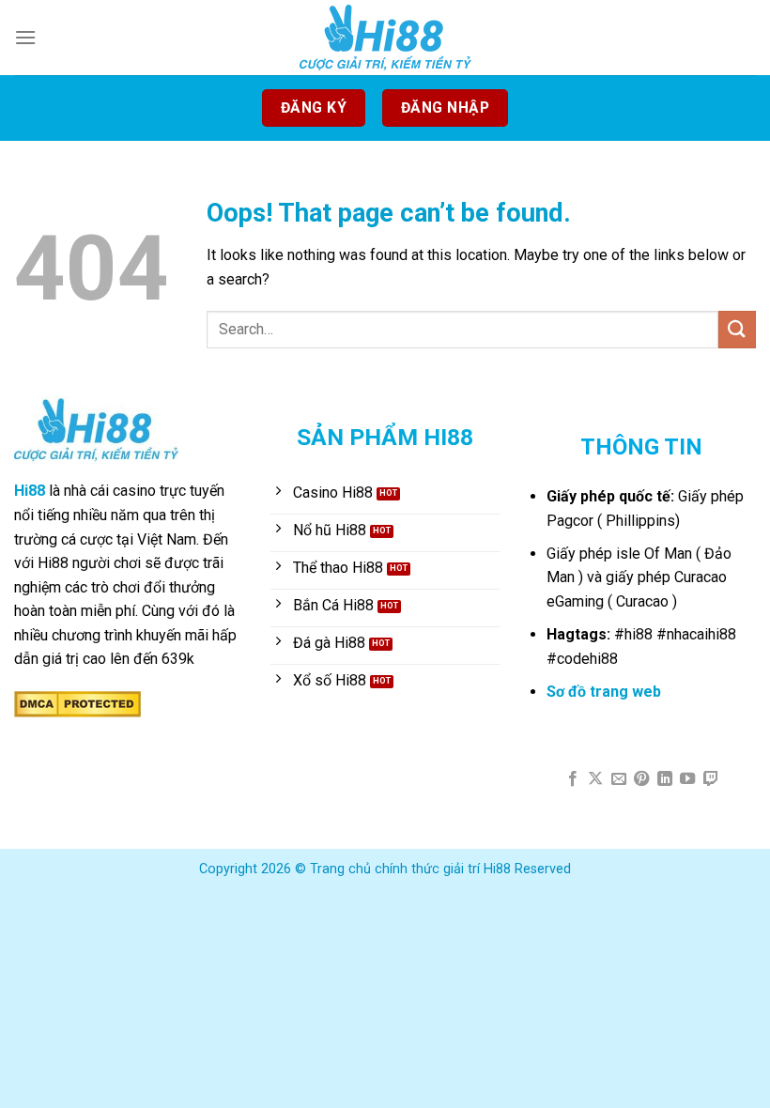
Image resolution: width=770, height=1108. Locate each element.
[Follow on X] (595, 779)
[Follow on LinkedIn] (664, 779)
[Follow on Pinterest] (641, 779)
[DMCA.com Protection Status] (77, 703)
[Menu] (25, 37)
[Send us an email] (618, 779)
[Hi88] (385, 37)
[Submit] (737, 329)
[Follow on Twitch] (710, 779)
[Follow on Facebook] (572, 779)
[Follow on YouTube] (687, 779)
